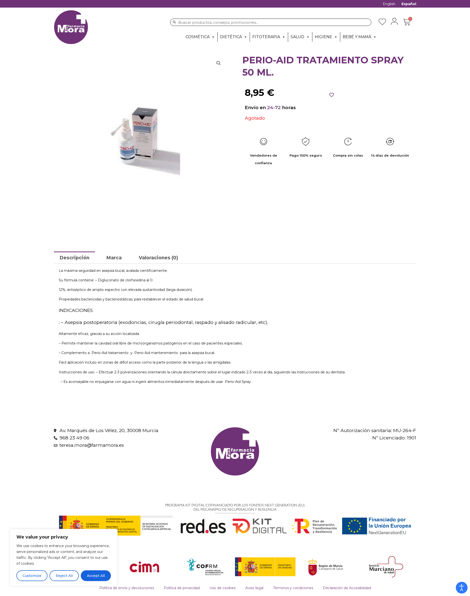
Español (408, 4)
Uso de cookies (222, 588)
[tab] (74, 258)
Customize (32, 575)
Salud (297, 36)
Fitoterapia (266, 36)
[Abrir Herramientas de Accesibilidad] (462, 588)
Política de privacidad (182, 588)
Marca (114, 258)
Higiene (323, 36)
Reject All (64, 575)
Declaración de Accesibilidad (347, 588)
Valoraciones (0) (158, 258)
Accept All (96, 575)
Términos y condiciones (293, 588)
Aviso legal (254, 588)
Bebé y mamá (357, 36)
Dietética (231, 36)
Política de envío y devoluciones (126, 588)
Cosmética (198, 36)
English (389, 4)
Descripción (74, 258)
